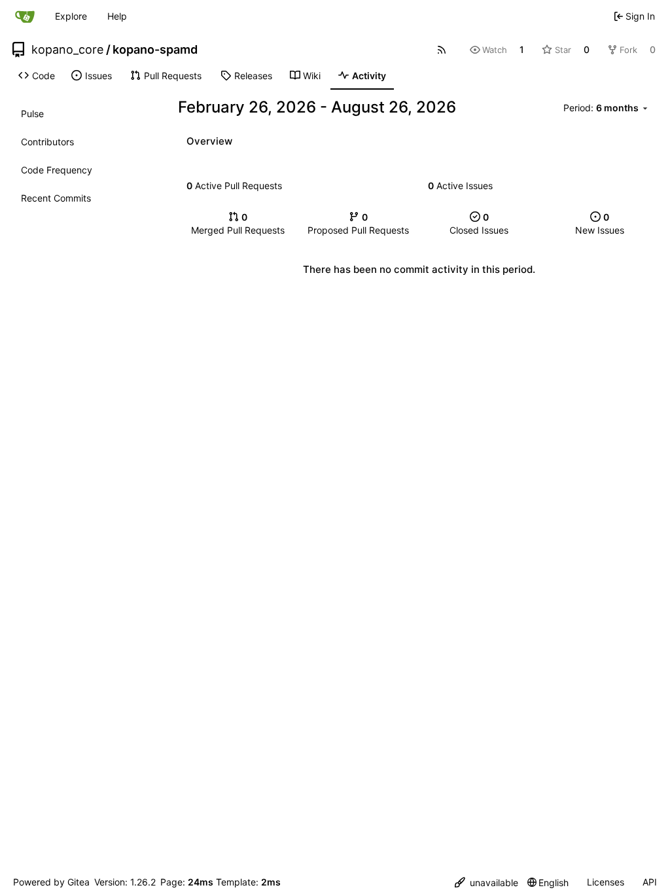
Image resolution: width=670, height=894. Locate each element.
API (650, 881)
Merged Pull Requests (238, 223)
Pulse (32, 113)
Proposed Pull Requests (358, 223)
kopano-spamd (155, 49)
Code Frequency (56, 169)
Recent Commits (56, 198)
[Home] (25, 16)
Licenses (605, 881)
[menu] (607, 108)
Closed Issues (479, 223)
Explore (71, 16)
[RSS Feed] (441, 50)
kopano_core (67, 49)
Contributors (47, 141)
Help (117, 16)
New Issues (599, 223)
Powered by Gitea (51, 881)
